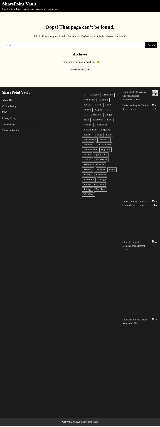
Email (86, 119)
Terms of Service (10, 130)
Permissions (101, 159)
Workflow (89, 194)
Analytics (94, 94)
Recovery (88, 169)
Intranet (87, 134)
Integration (106, 129)
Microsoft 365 (104, 144)
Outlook (88, 159)
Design (108, 114)
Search (112, 169)
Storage (102, 179)
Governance (101, 124)
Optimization (100, 154)
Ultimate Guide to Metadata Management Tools (133, 246)
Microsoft (88, 144)
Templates (101, 189)
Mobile (87, 154)
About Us (7, 100)
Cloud (108, 104)
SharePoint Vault (19, 3)
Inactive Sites (90, 129)
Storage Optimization (94, 184)
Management (90, 139)
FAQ (4, 112)
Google (87, 124)
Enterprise (98, 119)
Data (108, 109)
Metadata (104, 139)
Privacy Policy (9, 118)
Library (98, 134)
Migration (105, 149)
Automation (89, 99)
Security (88, 174)
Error (109, 119)
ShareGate (101, 174)
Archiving (108, 94)
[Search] (155, 6)
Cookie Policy (9, 106)
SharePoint (89, 179)
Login (109, 134)
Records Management (94, 164)
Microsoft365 (90, 149)
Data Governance (92, 114)
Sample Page (8, 124)
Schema (101, 169)
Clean (98, 104)
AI (85, 94)
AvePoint (103, 99)
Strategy (88, 189)
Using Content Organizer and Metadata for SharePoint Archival (134, 96)
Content (87, 109)
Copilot (99, 109)
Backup (87, 104)
